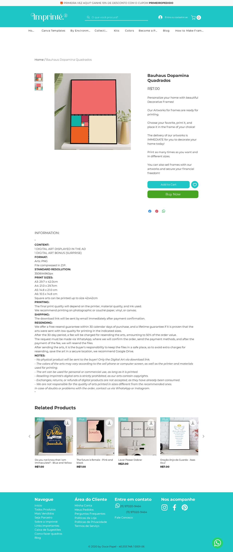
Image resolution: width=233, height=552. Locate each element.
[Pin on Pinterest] (157, 211)
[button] (196, 17)
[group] (116, 449)
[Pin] (184, 507)
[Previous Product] (29, 436)
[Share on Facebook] (150, 211)
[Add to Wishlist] (195, 184)
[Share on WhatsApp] (163, 211)
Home (39, 59)
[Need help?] (217, 542)
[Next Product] (203, 436)
